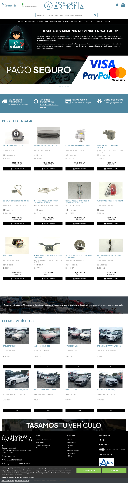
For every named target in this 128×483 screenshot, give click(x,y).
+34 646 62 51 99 (24, 464)
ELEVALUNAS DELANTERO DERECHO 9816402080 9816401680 (77, 201)
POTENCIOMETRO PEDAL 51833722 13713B (109, 256)
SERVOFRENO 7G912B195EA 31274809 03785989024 (79, 256)
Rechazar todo (89, 470)
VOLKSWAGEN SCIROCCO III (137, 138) (15, 390)
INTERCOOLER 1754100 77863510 (45, 146)
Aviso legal (40, 442)
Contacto (71, 453)
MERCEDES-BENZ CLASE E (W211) (45, 390)
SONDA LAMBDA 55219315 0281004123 (16, 201)
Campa (70, 445)
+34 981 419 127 (10, 6)
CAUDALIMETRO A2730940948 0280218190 (107, 146)
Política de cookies (43, 445)
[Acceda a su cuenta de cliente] (117, 5)
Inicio (70, 440)
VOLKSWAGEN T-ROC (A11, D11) (107, 390)
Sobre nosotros (74, 448)
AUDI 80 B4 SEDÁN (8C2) (42, 346)
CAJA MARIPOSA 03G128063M (13, 146)
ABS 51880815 (8, 256)
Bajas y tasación (73, 450)
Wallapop (68, 36)
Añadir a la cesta (18, 169)
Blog (70, 456)
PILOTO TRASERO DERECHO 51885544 (110, 201)
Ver (17, 367)
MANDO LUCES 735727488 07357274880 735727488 (48, 256)
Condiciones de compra (44, 448)
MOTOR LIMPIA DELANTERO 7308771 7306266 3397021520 (46, 201)
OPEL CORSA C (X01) (9, 346)
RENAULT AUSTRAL (72, 390)
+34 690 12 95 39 (16, 460)
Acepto (114, 470)
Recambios (72, 442)
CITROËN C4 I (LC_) (72, 346)
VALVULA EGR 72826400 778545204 (78, 146)
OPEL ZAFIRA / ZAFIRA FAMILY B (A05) (109, 346)
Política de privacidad (43, 440)
